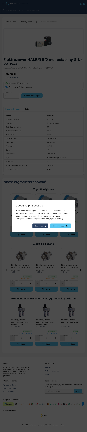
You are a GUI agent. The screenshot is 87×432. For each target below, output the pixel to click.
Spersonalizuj (40, 226)
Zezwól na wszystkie (61, 226)
